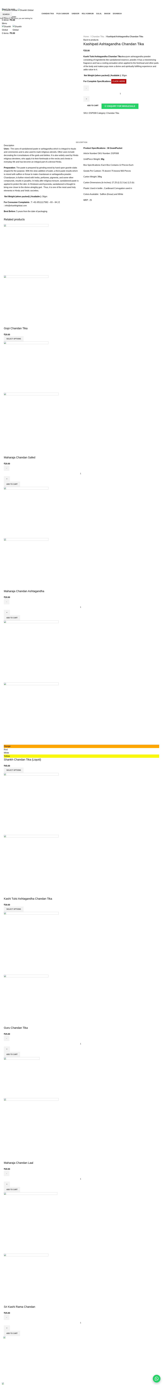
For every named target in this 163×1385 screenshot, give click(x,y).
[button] (156, 1378)
